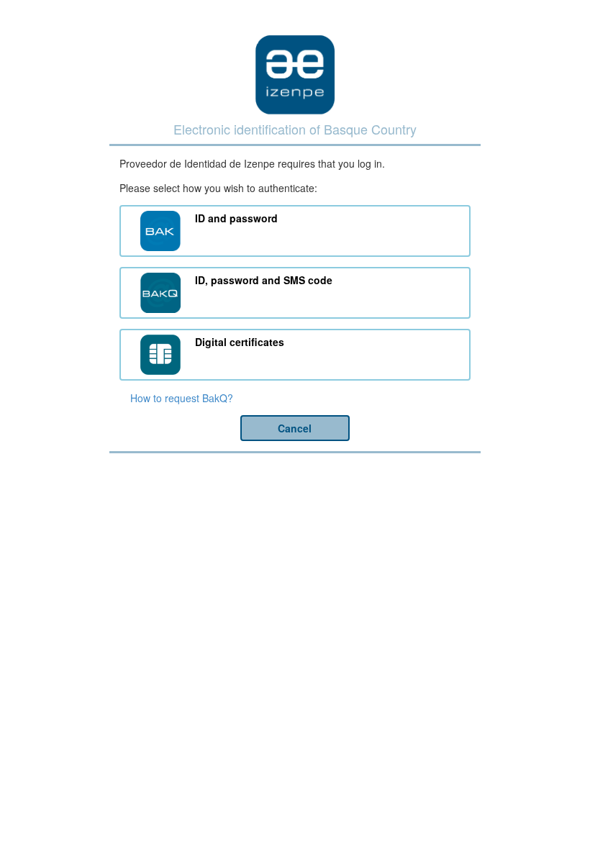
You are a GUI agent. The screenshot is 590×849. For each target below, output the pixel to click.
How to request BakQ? (181, 398)
